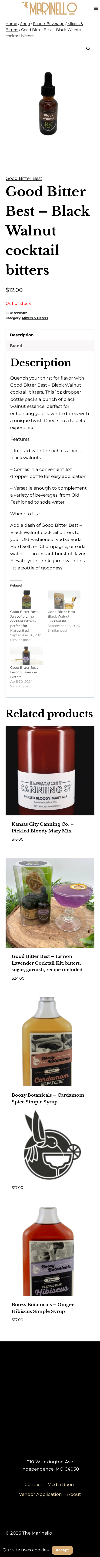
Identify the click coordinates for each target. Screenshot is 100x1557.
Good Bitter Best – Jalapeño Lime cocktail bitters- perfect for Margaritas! (25, 621)
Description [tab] (22, 334)
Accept (62, 1550)
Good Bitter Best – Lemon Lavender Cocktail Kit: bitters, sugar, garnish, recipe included (47, 963)
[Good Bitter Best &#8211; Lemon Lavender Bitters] (26, 656)
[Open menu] (95, 8)
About (74, 1494)
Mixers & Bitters (35, 318)
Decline (87, 1550)
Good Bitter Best (24, 178)
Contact (33, 1484)
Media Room (61, 1484)
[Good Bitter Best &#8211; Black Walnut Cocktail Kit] (64, 599)
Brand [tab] (16, 345)
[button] (88, 49)
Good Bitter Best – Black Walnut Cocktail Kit (63, 616)
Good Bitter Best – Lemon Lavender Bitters (25, 672)
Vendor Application (40, 1494)
